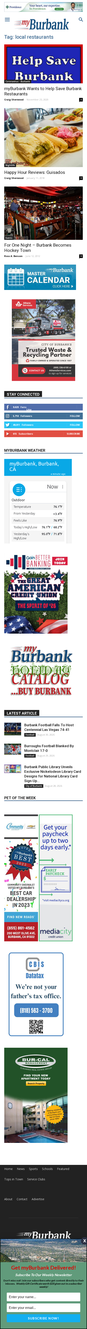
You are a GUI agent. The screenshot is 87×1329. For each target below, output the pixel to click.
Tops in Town (13, 1216)
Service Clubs (36, 1216)
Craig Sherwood (14, 99)
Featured (63, 1206)
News (21, 1206)
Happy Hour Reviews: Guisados (34, 172)
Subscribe (73, 433)
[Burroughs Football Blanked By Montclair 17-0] (12, 786)
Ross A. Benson (13, 256)
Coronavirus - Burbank (17, 81)
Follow (75, 415)
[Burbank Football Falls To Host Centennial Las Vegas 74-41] (12, 765)
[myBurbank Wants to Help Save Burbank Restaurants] (43, 63)
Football (30, 771)
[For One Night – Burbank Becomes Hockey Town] (43, 213)
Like (28, 409)
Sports (33, 1206)
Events (8, 237)
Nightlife (10, 165)
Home (8, 1206)
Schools (47, 1206)
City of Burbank (34, 822)
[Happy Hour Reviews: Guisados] (43, 137)
